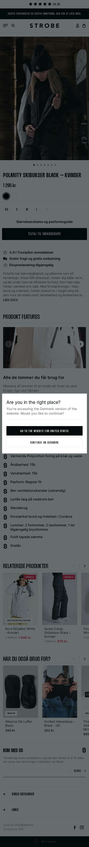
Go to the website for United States (44, 431)
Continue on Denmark (44, 442)
